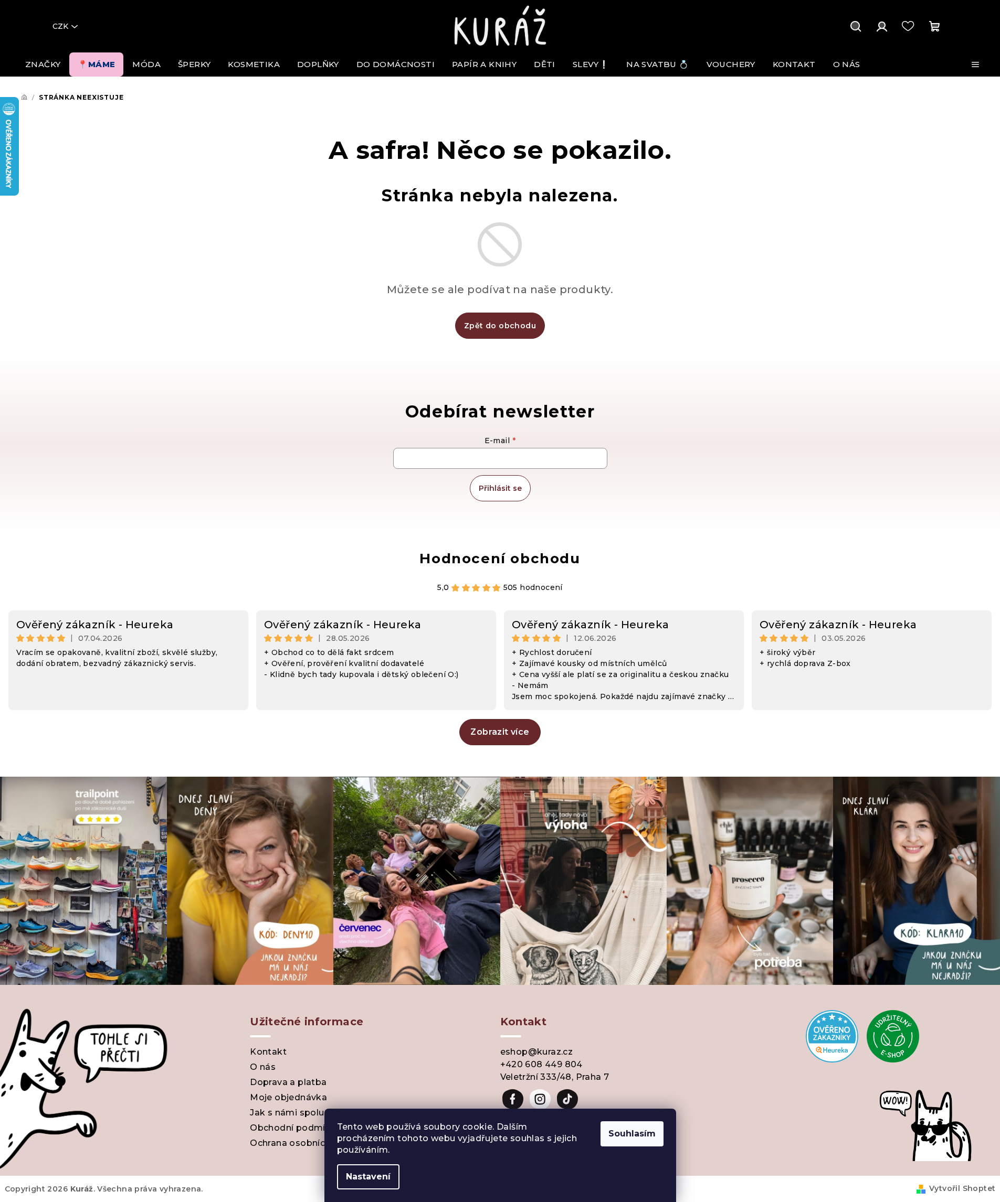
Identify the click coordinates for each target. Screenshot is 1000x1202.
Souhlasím (632, 1134)
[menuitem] (43, 64)
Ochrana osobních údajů (304, 1143)
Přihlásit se (500, 488)
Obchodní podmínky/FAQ (306, 1128)
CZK (60, 26)
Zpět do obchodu (500, 325)
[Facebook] (512, 1099)
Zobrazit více (499, 732)
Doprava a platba (288, 1082)
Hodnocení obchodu (499, 558)
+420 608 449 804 (541, 1064)
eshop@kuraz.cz (536, 1052)
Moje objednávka (288, 1097)
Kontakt (268, 1052)
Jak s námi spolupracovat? (309, 1113)
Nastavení (368, 1177)
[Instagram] (540, 1099)
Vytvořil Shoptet (962, 1188)
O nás (263, 1067)
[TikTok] (567, 1099)
